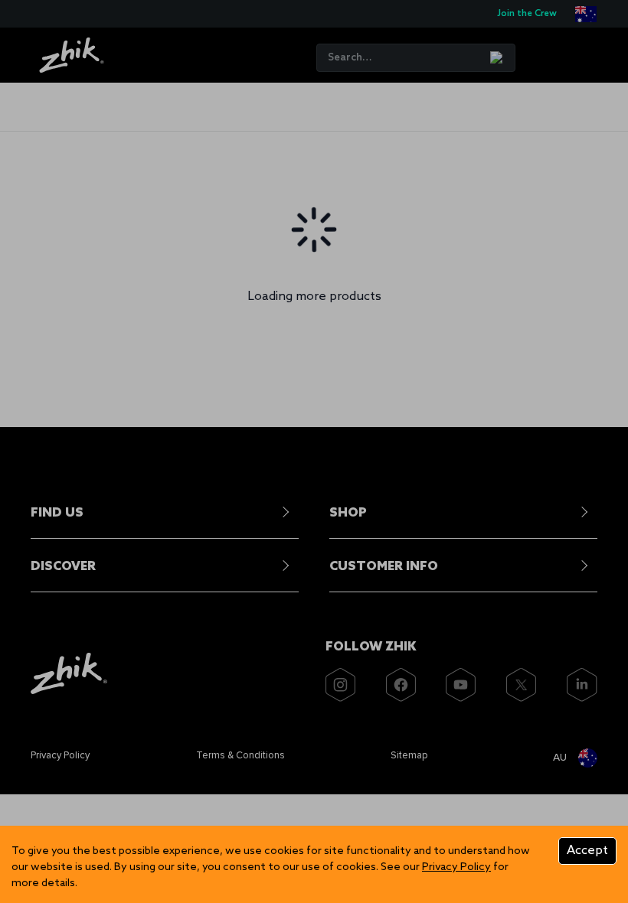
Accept (587, 850)
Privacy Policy (456, 867)
